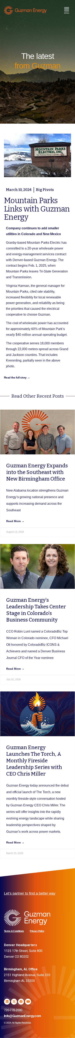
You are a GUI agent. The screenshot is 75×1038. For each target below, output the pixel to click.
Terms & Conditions (14, 931)
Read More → (15, 521)
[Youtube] (28, 1002)
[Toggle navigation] (66, 10)
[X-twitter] (14, 1002)
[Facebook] (21, 1002)
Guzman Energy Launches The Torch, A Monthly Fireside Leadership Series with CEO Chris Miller (34, 760)
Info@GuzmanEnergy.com (22, 1016)
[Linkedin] (7, 1002)
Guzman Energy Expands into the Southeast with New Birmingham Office (37, 472)
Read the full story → (17, 377)
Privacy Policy (37, 931)
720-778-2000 (13, 1010)
